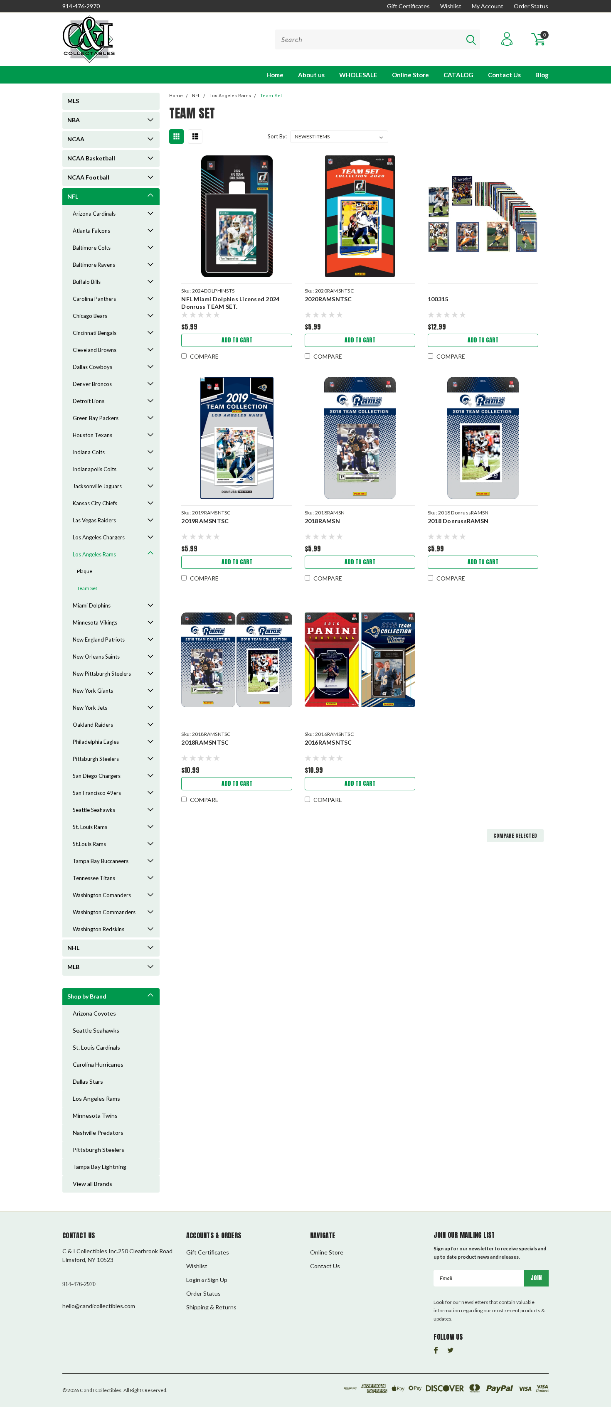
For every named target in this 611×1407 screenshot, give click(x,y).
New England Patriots (99, 639)
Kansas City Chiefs (95, 503)
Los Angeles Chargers (99, 537)
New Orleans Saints (96, 656)
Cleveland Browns (94, 350)
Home (274, 75)
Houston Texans (92, 435)
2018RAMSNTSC (205, 742)
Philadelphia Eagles (96, 741)
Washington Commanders (104, 912)
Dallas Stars (88, 1081)
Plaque (84, 571)
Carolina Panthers (94, 298)
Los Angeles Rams (94, 554)
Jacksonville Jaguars (97, 486)
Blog (542, 75)
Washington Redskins (98, 929)
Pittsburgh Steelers (96, 758)
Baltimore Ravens (94, 264)
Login (193, 1279)
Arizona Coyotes (94, 1013)
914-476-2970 (81, 6)
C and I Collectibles (100, 1390)
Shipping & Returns (211, 1307)
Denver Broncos (92, 384)
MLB (73, 966)
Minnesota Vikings (95, 622)
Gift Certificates (408, 6)
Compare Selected (515, 835)
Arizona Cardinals (94, 213)
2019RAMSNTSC (205, 520)
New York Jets (90, 707)
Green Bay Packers (95, 418)
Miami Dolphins (92, 605)
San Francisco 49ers (97, 793)
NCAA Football (88, 177)
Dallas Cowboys (92, 367)
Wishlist (450, 6)
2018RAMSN (322, 520)
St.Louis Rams (89, 844)
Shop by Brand (86, 996)
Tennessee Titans (94, 878)
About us (311, 75)
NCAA (75, 139)
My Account (487, 6)
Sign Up (217, 1279)
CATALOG (458, 75)
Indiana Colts (89, 452)
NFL (72, 196)
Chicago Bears (90, 315)
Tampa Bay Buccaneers (100, 861)
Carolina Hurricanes (98, 1064)
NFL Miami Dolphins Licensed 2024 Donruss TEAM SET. (230, 302)
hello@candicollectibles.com (98, 1305)
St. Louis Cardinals (96, 1047)
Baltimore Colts (92, 247)
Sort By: (277, 136)
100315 (438, 299)
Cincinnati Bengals (94, 333)
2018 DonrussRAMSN (458, 520)
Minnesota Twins (95, 1115)
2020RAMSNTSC (328, 299)
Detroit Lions (88, 401)
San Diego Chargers (97, 775)
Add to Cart (237, 340)
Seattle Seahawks (94, 810)
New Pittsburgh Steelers (102, 673)
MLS (73, 100)
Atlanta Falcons (91, 230)
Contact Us (504, 75)
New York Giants (93, 690)
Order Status (531, 6)
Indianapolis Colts (94, 469)
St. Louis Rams (90, 827)
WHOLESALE (358, 75)
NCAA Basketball (91, 158)
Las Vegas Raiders (94, 520)
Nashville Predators (98, 1132)
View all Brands (92, 1183)
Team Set (87, 588)
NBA (73, 119)
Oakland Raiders (93, 724)
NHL (73, 947)
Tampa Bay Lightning (99, 1166)
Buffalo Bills (87, 281)
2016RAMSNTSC (328, 742)
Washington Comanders (102, 895)
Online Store (410, 75)
